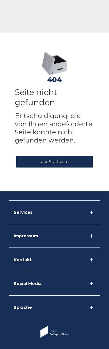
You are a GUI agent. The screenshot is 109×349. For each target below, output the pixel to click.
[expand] (91, 259)
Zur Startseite (55, 161)
